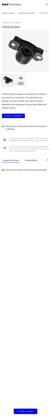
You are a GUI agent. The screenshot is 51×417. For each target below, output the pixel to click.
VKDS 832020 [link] (43, 13)
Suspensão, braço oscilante (27, 13)
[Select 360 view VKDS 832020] (20, 80)
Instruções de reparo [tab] (11, 160)
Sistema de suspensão (8, 13)
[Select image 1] (8, 80)
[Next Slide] (46, 51)
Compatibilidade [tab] (30, 160)
